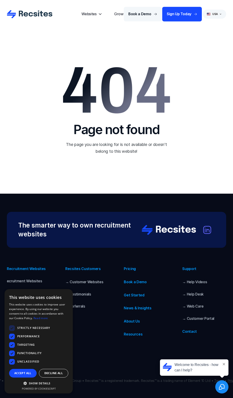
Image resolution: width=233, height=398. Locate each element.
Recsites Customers (83, 268)
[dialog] (39, 341)
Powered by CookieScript (39, 388)
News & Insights (138, 308)
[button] (38, 383)
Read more (40, 318)
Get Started (134, 295)
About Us (132, 321)
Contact (189, 331)
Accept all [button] (22, 373)
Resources (133, 334)
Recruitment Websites (26, 268)
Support (189, 268)
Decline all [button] (53, 373)
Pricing (130, 268)
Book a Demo (135, 282)
